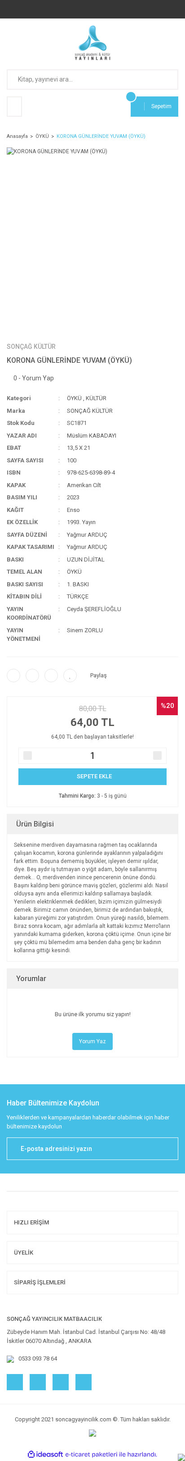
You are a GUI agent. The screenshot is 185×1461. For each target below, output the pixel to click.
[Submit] (167, 1148)
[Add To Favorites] (70, 675)
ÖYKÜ (74, 398)
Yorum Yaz (92, 1041)
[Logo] (92, 43)
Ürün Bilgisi (35, 824)
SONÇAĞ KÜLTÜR (31, 346)
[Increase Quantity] (157, 755)
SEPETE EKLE (94, 776)
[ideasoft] (45, 1454)
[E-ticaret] (91, 1455)
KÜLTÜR (96, 398)
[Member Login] (14, 106)
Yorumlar (31, 978)
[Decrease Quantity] (27, 755)
